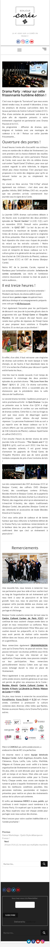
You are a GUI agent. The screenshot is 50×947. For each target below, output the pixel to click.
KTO (18, 691)
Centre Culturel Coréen (32, 685)
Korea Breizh (22, 699)
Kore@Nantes (8, 699)
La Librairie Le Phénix (29, 688)
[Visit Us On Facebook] (33, 941)
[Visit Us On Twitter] (28, 941)
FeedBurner (31, 921)
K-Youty (14, 688)
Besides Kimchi (10, 685)
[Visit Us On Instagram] (42, 941)
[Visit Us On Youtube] (38, 941)
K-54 (34, 699)
